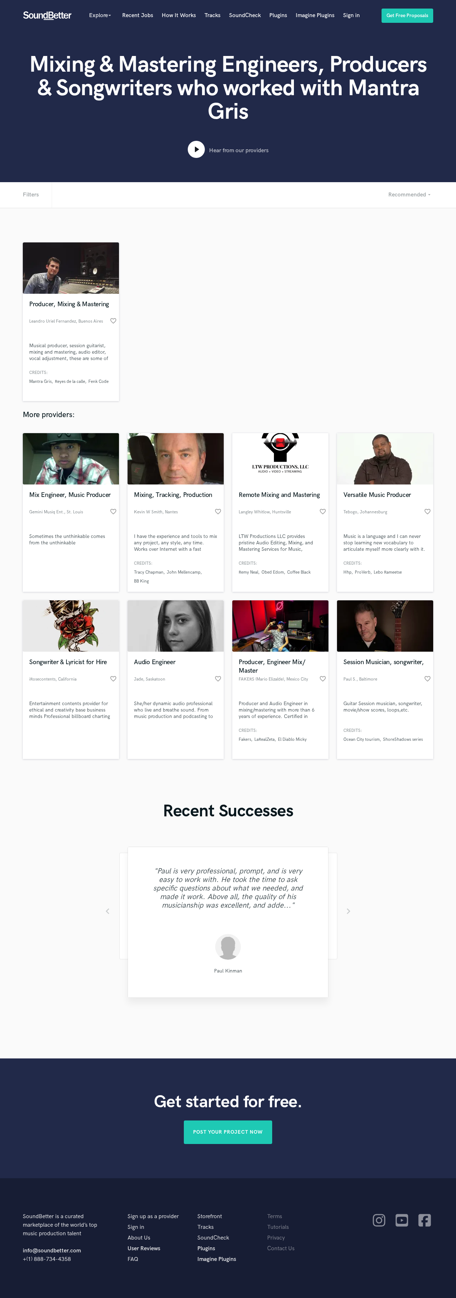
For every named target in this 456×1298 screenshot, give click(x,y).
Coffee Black (299, 572)
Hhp (347, 572)
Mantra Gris (40, 381)
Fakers (245, 739)
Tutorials (278, 1227)
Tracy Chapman (149, 572)
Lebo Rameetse (388, 572)
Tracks (212, 15)
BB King (141, 581)
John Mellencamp (184, 572)
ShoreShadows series (403, 739)
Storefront (209, 1216)
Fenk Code (98, 381)
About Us (139, 1238)
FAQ (133, 1259)
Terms (274, 1216)
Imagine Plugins (315, 15)
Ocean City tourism (361, 739)
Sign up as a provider (153, 1216)
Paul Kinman (228, 971)
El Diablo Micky (292, 739)
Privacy (276, 1238)
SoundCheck (245, 15)
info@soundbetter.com (52, 1250)
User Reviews (144, 1248)
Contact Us (281, 1248)
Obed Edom (272, 572)
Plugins (278, 15)
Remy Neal (248, 572)
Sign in (351, 15)
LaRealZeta (264, 739)
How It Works (179, 15)
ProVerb (362, 572)
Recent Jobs (137, 15)
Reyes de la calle (70, 381)
